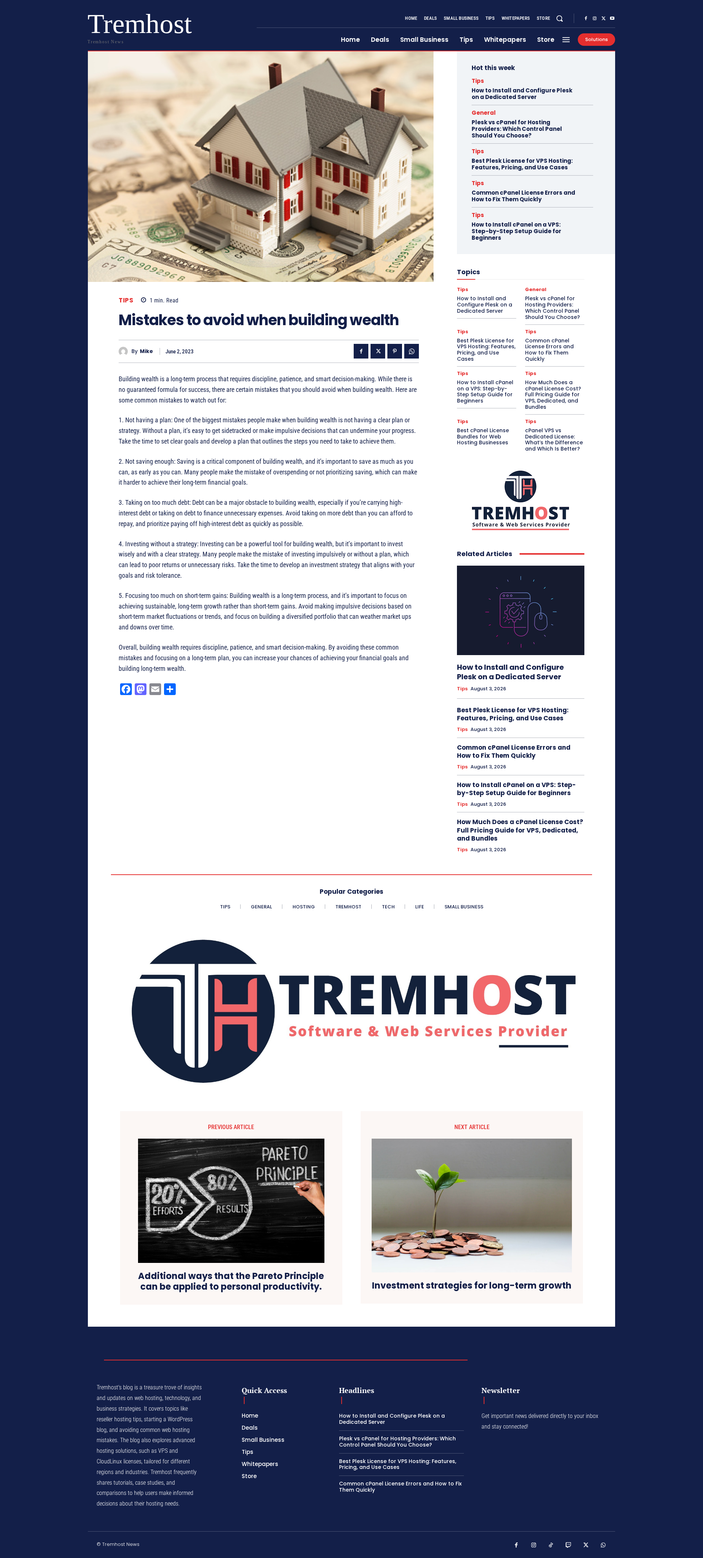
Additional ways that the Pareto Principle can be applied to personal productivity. (231, 1281)
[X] (603, 18)
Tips (126, 300)
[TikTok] (551, 1546)
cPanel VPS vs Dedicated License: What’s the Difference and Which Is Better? (554, 439)
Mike (146, 351)
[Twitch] (569, 1546)
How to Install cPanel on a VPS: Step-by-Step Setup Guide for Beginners (516, 231)
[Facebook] (585, 18)
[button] (559, 18)
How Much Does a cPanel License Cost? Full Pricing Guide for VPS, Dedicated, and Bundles (553, 395)
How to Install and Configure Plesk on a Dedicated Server (522, 94)
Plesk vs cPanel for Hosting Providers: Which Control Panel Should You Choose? (517, 128)
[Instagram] (594, 18)
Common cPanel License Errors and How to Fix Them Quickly (523, 196)
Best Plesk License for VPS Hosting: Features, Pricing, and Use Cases (522, 164)
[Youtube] (612, 18)
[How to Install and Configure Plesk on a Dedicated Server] (520, 610)
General (484, 112)
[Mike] (125, 351)
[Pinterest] (394, 351)
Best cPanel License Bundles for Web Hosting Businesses (483, 437)
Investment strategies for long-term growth (472, 1285)
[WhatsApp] (411, 351)
